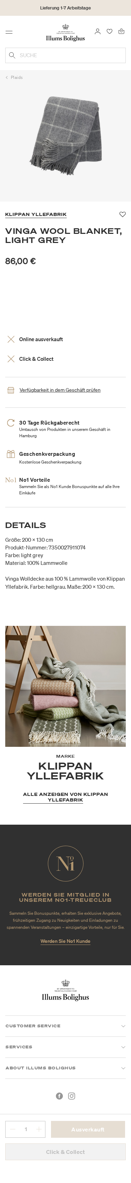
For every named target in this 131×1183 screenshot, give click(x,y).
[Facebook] (59, 1096)
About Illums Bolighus (41, 1068)
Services (19, 1047)
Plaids (17, 77)
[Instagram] (71, 1096)
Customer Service (33, 1026)
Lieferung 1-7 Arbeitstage (65, 8)
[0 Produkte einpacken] (121, 31)
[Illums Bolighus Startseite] (65, 32)
